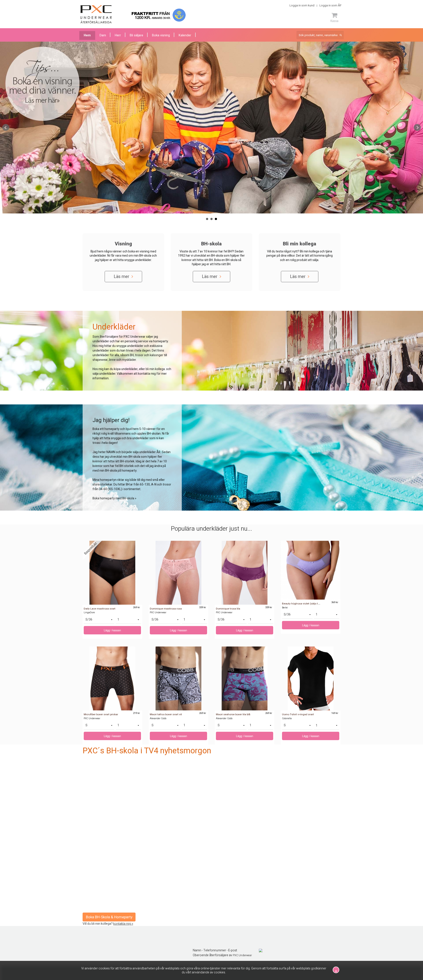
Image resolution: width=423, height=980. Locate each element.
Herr (118, 35)
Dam (103, 35)
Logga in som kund (301, 5)
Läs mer (122, 276)
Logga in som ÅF (330, 5)
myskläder (129, 360)
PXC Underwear (242, 955)
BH (132, 355)
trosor (139, 355)
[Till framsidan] (96, 14)
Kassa (334, 21)
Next (417, 127)
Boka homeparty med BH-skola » (114, 498)
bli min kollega (155, 369)
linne (112, 360)
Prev (5, 127)
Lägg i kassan (112, 630)
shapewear (100, 360)
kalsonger (156, 355)
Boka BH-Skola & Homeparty (109, 917)
